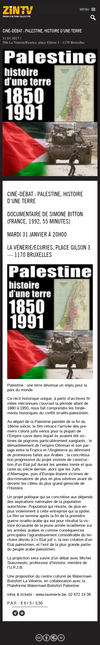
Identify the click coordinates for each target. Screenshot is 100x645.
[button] (84, 9)
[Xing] (15, 613)
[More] (22, 613)
